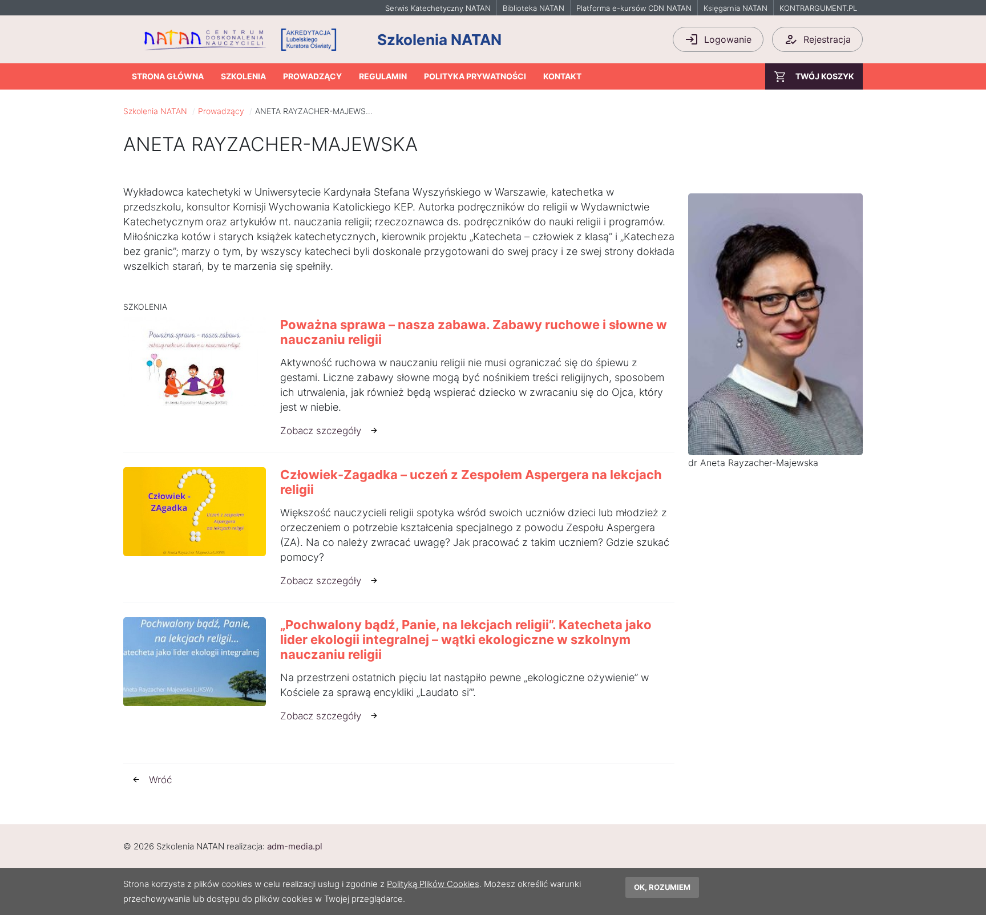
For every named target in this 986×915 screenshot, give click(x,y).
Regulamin (383, 76)
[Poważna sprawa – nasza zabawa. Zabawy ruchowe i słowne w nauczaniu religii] (194, 361)
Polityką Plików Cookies (433, 883)
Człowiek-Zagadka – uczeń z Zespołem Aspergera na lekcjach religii (471, 482)
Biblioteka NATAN (533, 8)
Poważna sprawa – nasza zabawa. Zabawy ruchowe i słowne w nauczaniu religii (473, 332)
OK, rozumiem (662, 887)
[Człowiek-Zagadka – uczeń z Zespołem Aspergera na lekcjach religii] (194, 511)
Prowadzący (312, 76)
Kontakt (562, 76)
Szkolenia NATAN (155, 111)
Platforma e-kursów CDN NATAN (634, 8)
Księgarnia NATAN (735, 8)
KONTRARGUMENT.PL (818, 8)
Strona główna (168, 76)
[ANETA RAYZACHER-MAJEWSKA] (775, 323)
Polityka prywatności (475, 76)
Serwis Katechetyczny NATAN (438, 8)
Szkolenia (243, 76)
